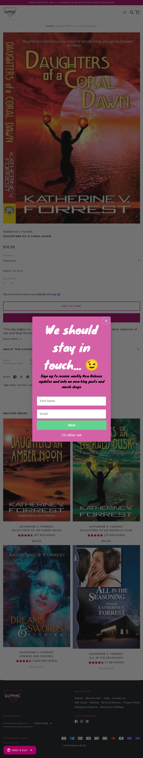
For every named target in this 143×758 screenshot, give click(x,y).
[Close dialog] (106, 321)
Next (72, 425)
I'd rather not (71, 434)
